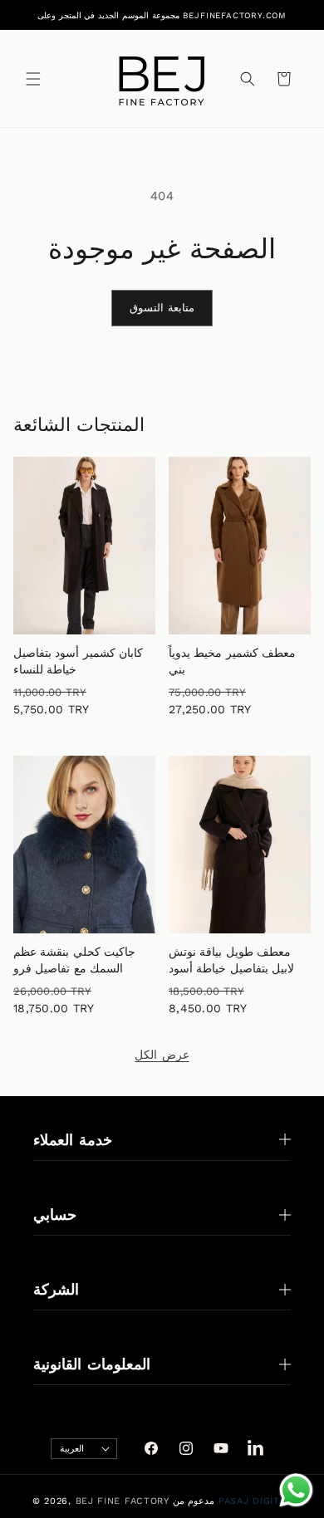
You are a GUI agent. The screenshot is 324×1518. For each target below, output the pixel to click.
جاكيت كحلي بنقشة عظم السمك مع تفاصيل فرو (74, 960)
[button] (33, 79)
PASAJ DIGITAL (255, 1501)
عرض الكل (162, 1054)
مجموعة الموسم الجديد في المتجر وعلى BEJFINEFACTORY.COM (162, 15)
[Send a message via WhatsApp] (296, 1490)
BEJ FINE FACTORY (122, 1501)
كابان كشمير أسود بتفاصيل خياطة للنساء (78, 661)
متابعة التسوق (162, 307)
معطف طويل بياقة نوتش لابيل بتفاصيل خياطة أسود (231, 960)
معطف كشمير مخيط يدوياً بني (232, 661)
